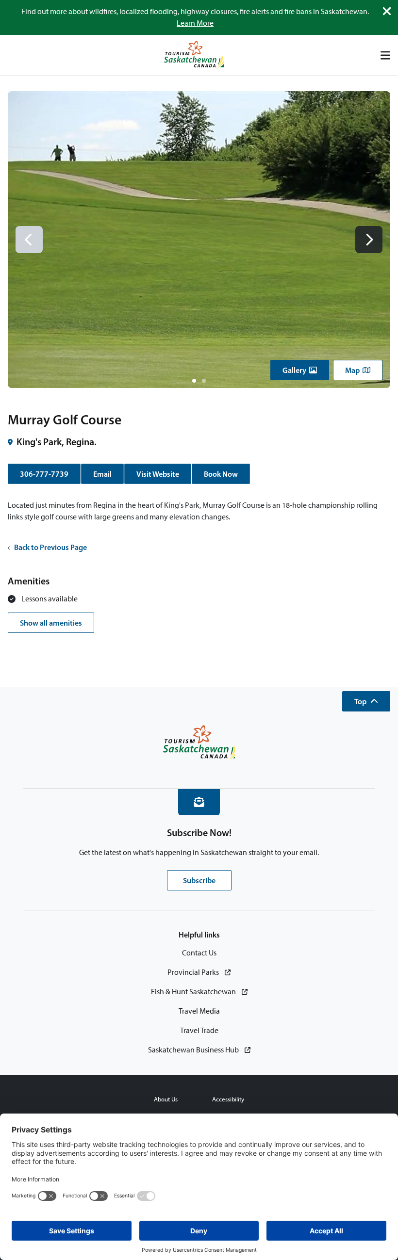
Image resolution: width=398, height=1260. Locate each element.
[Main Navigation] (385, 55)
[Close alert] (387, 11)
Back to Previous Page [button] (50, 547)
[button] (299, 370)
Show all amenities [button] (51, 623)
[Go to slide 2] (204, 381)
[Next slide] (368, 239)
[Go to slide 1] (194, 381)
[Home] (194, 55)
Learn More (195, 23)
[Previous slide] (29, 239)
